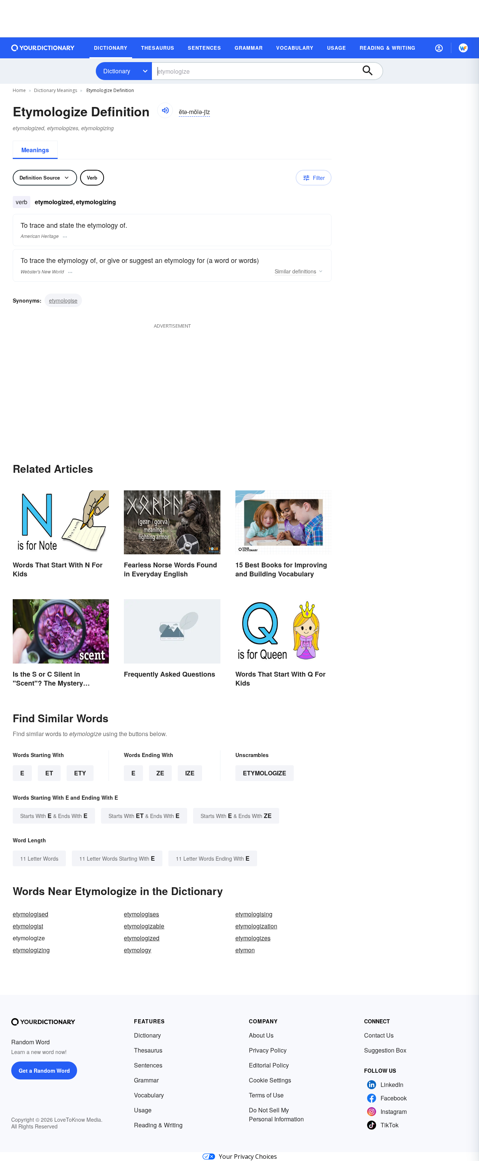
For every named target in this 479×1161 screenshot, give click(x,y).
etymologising (253, 914)
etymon (245, 950)
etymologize (264, 773)
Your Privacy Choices (248, 1156)
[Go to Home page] (43, 48)
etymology (137, 950)
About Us (261, 1035)
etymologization (256, 926)
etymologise (63, 300)
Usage (143, 1110)
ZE (160, 773)
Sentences (148, 1065)
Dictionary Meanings (55, 90)
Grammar (146, 1080)
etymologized (141, 938)
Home (19, 90)
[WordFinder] (463, 47)
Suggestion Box (385, 1050)
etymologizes (253, 938)
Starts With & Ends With (54, 815)
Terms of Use (266, 1095)
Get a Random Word (44, 1070)
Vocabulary (149, 1095)
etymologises (141, 914)
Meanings (35, 149)
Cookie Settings (270, 1080)
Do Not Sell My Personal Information (276, 1114)
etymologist (28, 926)
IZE (190, 773)
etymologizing (31, 950)
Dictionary (116, 71)
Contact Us (379, 1035)
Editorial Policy (269, 1065)
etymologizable (144, 926)
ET (49, 773)
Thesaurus (148, 1050)
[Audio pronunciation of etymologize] (165, 110)
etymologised (30, 914)
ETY (80, 773)
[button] (438, 48)
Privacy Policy (268, 1050)
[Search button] (371, 71)
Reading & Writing (158, 1125)
